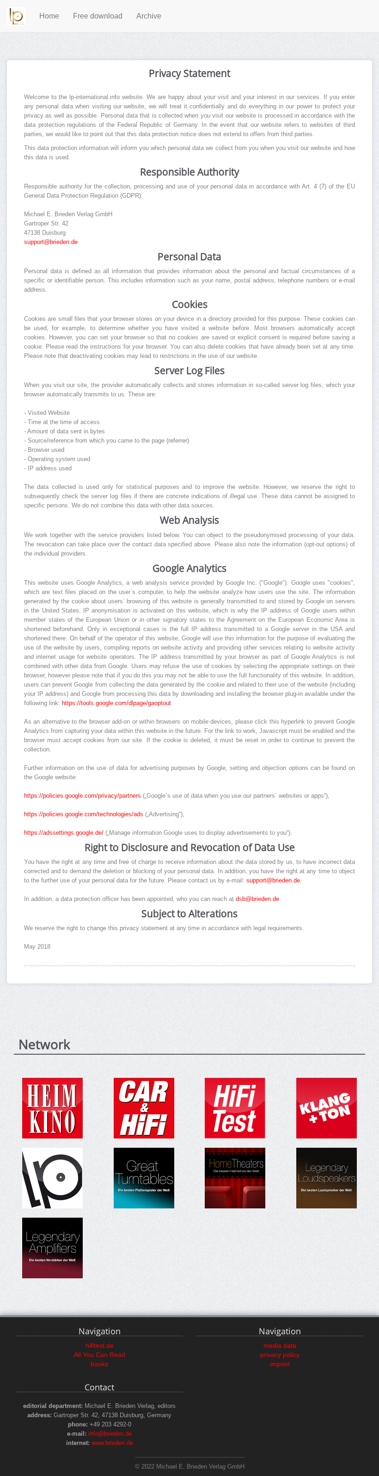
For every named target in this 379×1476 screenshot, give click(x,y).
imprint (280, 1364)
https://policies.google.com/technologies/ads (83, 814)
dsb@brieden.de (257, 899)
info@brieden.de (110, 1434)
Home (49, 16)
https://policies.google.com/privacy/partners (82, 796)
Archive (148, 16)
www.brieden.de (112, 1443)
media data (279, 1345)
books (99, 1364)
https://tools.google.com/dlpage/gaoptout (116, 703)
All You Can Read (99, 1354)
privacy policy (280, 1354)
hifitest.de (100, 1345)
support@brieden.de (51, 242)
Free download (97, 16)
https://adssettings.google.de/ (64, 833)
